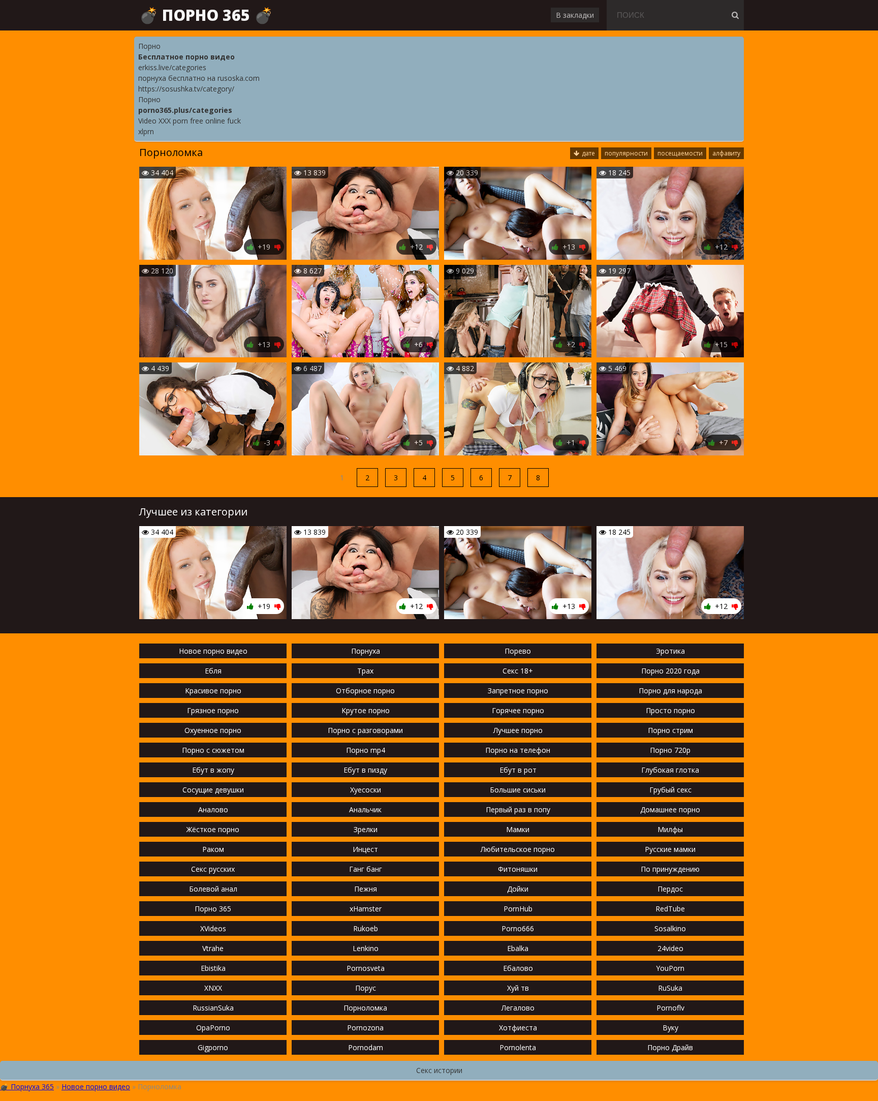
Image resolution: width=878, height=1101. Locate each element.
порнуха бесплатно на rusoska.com (199, 78)
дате (588, 153)
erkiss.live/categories (172, 67)
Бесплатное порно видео (186, 57)
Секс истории (439, 1070)
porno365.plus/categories (185, 110)
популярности (626, 153)
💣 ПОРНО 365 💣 (206, 15)
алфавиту (726, 153)
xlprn (146, 131)
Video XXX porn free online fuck (189, 121)
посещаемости (680, 153)
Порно (149, 46)
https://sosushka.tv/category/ (186, 89)
